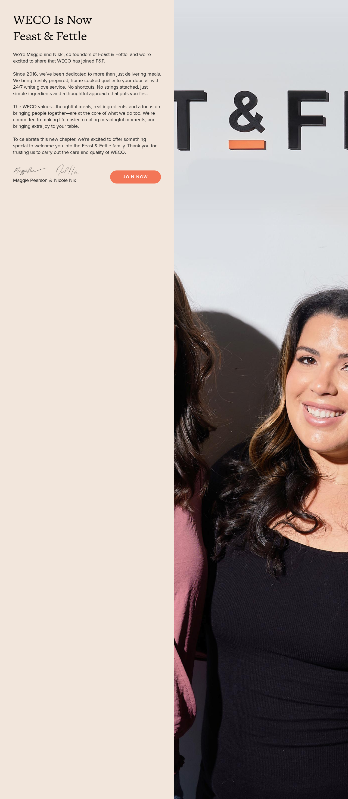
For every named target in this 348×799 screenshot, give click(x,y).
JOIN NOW (135, 177)
